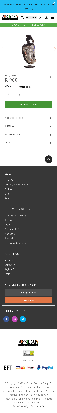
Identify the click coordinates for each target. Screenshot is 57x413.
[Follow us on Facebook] (6, 319)
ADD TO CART (30, 104)
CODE (8, 85)
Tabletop (9, 189)
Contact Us (10, 265)
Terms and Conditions (15, 243)
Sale (7, 198)
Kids (7, 194)
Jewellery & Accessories (16, 185)
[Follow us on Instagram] (15, 319)
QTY (7, 94)
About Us (9, 260)
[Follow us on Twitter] (23, 319)
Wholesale (10, 234)
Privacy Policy (11, 238)
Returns (8, 220)
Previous (2, 49)
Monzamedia (37, 406)
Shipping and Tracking (15, 215)
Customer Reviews (13, 229)
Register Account (13, 269)
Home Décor (11, 180)
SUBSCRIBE (28, 300)
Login (7, 274)
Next (54, 49)
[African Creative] (10, 17)
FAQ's (7, 225)
